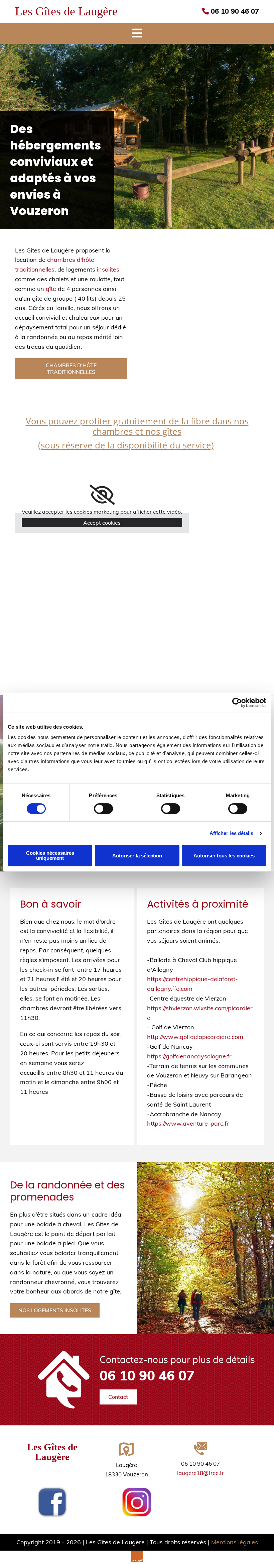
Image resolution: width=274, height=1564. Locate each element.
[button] (71, 368)
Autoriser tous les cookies (224, 855)
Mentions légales (234, 1542)
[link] (102, 495)
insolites (108, 269)
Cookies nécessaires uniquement (50, 855)
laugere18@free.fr (200, 1472)
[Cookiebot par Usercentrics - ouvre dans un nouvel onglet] (237, 703)
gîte (51, 289)
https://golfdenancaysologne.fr (189, 1056)
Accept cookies (102, 522)
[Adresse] (126, 1451)
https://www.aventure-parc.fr (188, 1123)
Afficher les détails (232, 833)
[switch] (103, 808)
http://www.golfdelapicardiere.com (195, 1037)
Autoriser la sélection (137, 855)
